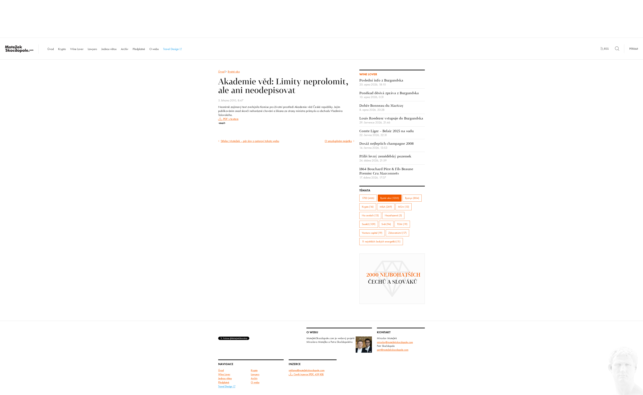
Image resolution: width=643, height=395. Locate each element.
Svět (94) (386, 224)
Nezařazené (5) (393, 215)
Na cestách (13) (370, 215)
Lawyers (92, 49)
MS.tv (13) (403, 206)
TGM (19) (402, 224)
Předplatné (139, 49)
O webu (154, 49)
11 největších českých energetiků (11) (381, 241)
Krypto (62, 49)
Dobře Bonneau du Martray (381, 107)
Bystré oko (234, 71)
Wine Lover (76, 49)
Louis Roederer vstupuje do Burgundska (391, 120)
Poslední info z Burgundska (381, 82)
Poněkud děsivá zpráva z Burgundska (389, 95)
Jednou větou (109, 49)
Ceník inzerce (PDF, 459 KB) (309, 374)
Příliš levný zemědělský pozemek (385, 158)
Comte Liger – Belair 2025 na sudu (386, 133)
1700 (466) (368, 198)
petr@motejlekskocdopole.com (392, 350)
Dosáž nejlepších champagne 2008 (386, 145)
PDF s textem (231, 119)
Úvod (50, 49)
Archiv (124, 49)
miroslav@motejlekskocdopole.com (395, 342)
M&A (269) (386, 206)
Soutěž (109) (368, 224)
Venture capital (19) (372, 233)
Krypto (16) (368, 206)
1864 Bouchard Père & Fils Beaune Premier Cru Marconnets (386, 173)
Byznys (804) (412, 198)
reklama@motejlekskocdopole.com (307, 370)
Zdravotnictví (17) (397, 233)
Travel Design (171, 49)
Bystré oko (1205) (389, 198)
